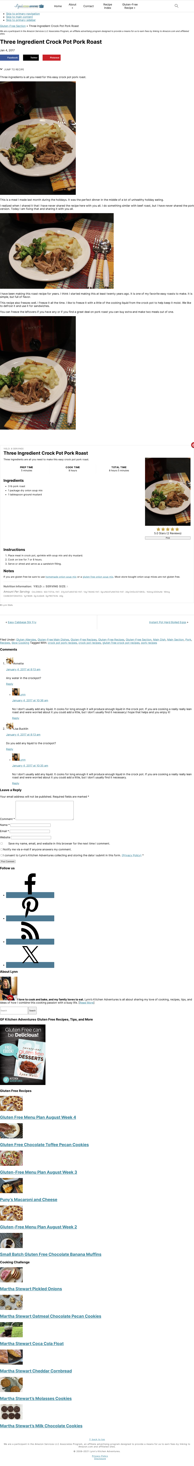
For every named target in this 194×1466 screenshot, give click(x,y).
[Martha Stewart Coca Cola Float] (11, 1336)
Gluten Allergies (26, 639)
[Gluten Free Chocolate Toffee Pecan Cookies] (11, 1137)
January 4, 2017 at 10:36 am (30, 700)
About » (72, 6)
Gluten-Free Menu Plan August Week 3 (38, 1172)
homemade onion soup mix (61, 576)
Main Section (175, 639)
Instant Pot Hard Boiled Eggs (167, 622)
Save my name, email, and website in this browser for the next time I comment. (59, 843)
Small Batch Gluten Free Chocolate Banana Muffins (50, 1254)
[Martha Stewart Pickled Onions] (11, 1281)
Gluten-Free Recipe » (130, 6)
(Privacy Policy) (132, 855)
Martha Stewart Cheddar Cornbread (36, 1370)
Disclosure (100, 1458)
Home (58, 6)
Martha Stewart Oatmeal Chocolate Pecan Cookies (50, 1316)
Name (5, 824)
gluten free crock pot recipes (121, 642)
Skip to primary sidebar (21, 20)
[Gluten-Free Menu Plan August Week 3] (11, 1164)
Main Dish (159, 639)
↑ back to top (97, 1439)
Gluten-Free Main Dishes (53, 639)
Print (168, 538)
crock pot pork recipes (62, 642)
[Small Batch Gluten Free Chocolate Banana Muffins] (11, 1247)
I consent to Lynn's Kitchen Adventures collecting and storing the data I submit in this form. (73, 855)
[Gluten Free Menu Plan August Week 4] (11, 1110)
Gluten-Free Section (13, 26)
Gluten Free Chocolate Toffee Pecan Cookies (44, 1144)
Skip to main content (19, 16)
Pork (188, 639)
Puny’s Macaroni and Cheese (28, 1199)
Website (5, 837)
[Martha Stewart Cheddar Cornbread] (11, 1363)
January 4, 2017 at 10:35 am (30, 765)
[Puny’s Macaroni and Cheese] (11, 1192)
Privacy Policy (100, 1456)
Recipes (5, 642)
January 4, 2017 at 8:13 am (23, 669)
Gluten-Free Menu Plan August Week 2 (38, 1226)
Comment (7, 819)
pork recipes (149, 642)
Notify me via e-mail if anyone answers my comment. (37, 849)
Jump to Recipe (13, 69)
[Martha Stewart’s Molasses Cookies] (11, 1391)
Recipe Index (107, 6)
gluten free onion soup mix (98, 576)
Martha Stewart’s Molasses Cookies (36, 1398)
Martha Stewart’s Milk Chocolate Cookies (41, 1425)
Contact (88, 6)
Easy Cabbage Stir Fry (22, 622)
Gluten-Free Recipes (84, 639)
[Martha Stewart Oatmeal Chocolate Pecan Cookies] (11, 1309)
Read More (87, 1002)
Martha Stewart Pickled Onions (31, 1288)
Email (4, 831)
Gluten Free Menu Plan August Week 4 (38, 1117)
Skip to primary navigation (23, 13)
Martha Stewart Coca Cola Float (32, 1343)
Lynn (22, 694)
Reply (9, 684)
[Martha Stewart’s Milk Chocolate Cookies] (11, 1418)
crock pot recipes (90, 642)
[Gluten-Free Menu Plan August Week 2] (11, 1219)
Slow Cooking (20, 642)
